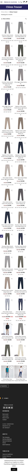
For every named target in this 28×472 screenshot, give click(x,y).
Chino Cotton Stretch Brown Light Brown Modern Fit (7, 179)
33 (21, 113)
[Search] (19, 2)
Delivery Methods (7, 439)
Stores (4, 442)
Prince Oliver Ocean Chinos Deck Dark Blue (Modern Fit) (20, 313)
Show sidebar (6, 19)
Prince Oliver (4, 12)
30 (15, 113)
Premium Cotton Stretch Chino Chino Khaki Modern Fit (7, 248)
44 (8, 40)
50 (6, 42)
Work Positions (6, 444)
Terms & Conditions (8, 454)
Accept (14, 469)
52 (8, 42)
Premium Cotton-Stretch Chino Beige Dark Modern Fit (7, 59)
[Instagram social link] (7, 408)
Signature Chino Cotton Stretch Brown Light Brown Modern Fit (20, 108)
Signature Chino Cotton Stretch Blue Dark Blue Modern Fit (20, 156)
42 (6, 40)
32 (19, 113)
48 (12, 40)
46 (10, 40)
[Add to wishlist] (11, 23)
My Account (5, 414)
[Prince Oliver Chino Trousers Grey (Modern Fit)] (7, 371)
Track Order (6, 416)
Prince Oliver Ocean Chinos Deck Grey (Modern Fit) (7, 313)
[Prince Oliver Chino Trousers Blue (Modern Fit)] (20, 371)
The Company (6, 437)
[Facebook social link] (4, 408)
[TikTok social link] (12, 408)
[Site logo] (10, 2)
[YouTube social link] (9, 408)
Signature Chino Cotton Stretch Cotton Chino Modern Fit (20, 132)
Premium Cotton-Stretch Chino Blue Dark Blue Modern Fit (7, 84)
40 (3, 40)
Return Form (6, 417)
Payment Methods (7, 441)
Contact (5, 419)
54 (23, 230)
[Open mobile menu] (1, 2)
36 (25, 113)
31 (17, 113)
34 (23, 113)
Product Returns (7, 456)
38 (1, 40)
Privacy (4, 458)
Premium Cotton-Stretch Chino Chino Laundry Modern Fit (20, 59)
